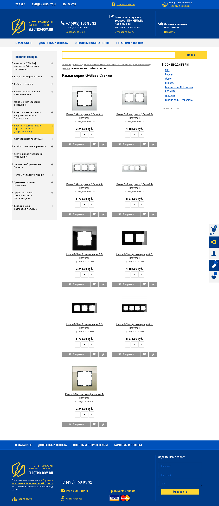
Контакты (69, 4)
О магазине (23, 43)
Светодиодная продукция (28, 138)
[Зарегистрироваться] (214, 253)
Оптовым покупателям (92, 43)
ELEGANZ (170, 95)
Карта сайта (25, 498)
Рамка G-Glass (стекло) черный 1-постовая (84, 256)
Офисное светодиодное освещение (27, 103)
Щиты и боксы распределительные (25, 207)
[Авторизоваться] (214, 242)
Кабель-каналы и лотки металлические (27, 93)
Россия (169, 74)
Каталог (77, 64)
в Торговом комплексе (32, 482)
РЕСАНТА (170, 91)
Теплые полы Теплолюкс (179, 100)
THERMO (170, 83)
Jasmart (66, 68)
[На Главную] (33, 26)
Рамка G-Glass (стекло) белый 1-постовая (84, 116)
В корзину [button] (78, 144)
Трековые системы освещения (24, 184)
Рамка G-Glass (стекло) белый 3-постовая (84, 186)
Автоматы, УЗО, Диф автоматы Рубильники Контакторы (26, 66)
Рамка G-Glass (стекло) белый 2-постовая (134, 116)
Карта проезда (74, 498)
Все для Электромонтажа (28, 76)
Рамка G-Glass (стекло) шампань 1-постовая (84, 396)
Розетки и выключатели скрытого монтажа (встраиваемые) (27, 128)
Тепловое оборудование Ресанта (28, 166)
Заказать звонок (75, 31)
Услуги (20, 4)
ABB (167, 70)
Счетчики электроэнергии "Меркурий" (28, 155)
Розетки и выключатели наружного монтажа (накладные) (27, 115)
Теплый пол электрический (29, 174)
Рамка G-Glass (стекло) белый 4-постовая (134, 186)
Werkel (168, 78)
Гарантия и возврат (130, 43)
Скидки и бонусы (44, 4)
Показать (169, 31)
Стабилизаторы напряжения (30, 146)
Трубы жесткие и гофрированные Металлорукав (23, 195)
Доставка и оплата (53, 43)
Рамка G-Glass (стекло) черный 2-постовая (134, 256)
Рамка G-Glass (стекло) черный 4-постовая (134, 326)
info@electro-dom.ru (77, 490)
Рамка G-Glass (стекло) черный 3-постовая (84, 326)
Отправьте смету (124, 31)
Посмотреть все (170, 108)
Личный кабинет (126, 4)
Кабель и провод (23, 84)
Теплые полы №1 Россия (179, 87)
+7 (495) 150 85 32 (81, 23)
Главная (66, 64)
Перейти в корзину (179, 5)
